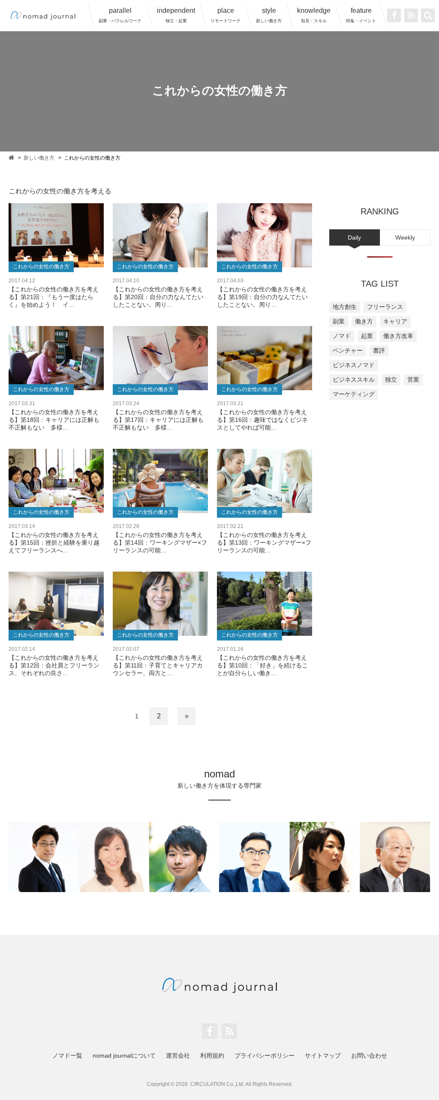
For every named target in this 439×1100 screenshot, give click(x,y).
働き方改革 (398, 335)
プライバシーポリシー (265, 1055)
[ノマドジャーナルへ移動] (12, 157)
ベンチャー (348, 350)
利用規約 (212, 1055)
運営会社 (178, 1055)
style (269, 15)
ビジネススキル (354, 379)
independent (176, 15)
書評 (379, 350)
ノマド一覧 (67, 1055)
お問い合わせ (369, 1055)
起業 (367, 335)
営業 (413, 379)
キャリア (395, 321)
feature (361, 15)
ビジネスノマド (354, 365)
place (225, 15)
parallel (120, 15)
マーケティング (354, 394)
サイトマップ (323, 1055)
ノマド (342, 335)
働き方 (364, 321)
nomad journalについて (124, 1055)
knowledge (314, 15)
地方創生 (345, 306)
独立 (391, 379)
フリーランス (385, 306)
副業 (339, 321)
